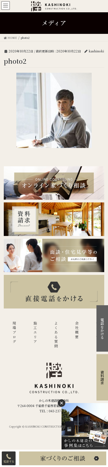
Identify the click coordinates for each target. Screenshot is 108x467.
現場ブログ (14, 332)
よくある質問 (56, 335)
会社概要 (76, 330)
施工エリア (35, 332)
